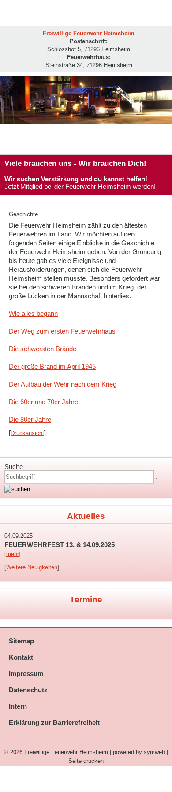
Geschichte (23, 214)
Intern (18, 706)
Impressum (26, 673)
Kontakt (21, 657)
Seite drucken (86, 761)
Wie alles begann (33, 313)
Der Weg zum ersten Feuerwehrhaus (62, 331)
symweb (154, 752)
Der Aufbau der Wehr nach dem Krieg (62, 384)
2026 (16, 752)
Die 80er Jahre (30, 419)
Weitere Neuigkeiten (31, 567)
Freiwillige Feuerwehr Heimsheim (66, 752)
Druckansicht (27, 433)
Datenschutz (28, 690)
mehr (12, 554)
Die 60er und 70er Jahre (43, 401)
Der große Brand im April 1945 (52, 366)
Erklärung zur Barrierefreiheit (54, 722)
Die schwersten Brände (42, 349)
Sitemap (21, 641)
